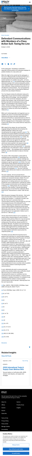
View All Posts (6, 356)
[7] (23, 146)
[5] (21, 136)
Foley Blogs (5, 35)
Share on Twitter (5, 64)
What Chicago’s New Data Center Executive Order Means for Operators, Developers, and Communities (15, 8)
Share (14, 64)
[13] (9, 185)
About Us (3, 402)
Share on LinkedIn (2, 64)
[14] (2, 192)
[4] (26, 132)
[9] (19, 157)
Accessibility (4, 429)
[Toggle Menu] (30, 2)
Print (8, 64)
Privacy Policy (5, 421)
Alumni (3, 410)
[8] (6, 152)
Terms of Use (4, 418)
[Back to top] (30, 347)
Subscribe (4, 413)
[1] (14, 81)
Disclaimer (4, 343)
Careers (3, 407)
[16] (12, 231)
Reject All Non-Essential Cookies (16, 449)
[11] (16, 168)
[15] (14, 212)
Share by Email (11, 64)
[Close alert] (28, 8)
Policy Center (4, 423)
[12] (7, 171)
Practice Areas (20, 404)
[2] (8, 109)
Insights (19, 407)
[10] (20, 162)
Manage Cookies (16, 444)
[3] (8, 124)
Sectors (18, 402)
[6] (27, 143)
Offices (3, 404)
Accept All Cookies (16, 453)
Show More (4, 57)
